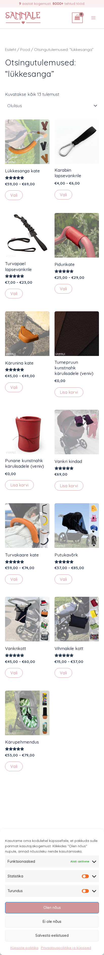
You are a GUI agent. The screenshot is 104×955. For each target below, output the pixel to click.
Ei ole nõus (52, 921)
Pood (25, 49)
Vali (13, 195)
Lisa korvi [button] (69, 392)
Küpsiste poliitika (24, 947)
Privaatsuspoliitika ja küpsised (66, 947)
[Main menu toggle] (93, 17)
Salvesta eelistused (52, 935)
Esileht (10, 49)
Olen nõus (52, 907)
